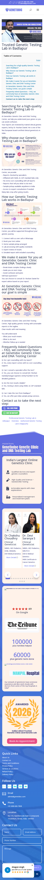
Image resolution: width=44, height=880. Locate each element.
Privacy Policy (7, 766)
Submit (35, 868)
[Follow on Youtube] (26, 786)
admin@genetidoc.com (16, 796)
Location (12, 812)
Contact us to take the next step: (20, 99)
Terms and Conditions (10, 763)
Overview (15, 421)
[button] (36, 575)
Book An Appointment (22, 741)
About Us (5, 757)
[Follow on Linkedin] (15, 786)
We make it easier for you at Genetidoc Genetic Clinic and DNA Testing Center (21, 82)
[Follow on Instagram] (9, 786)
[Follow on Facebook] (4, 786)
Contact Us (6, 760)
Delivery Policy (7, 774)
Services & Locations (10, 769)
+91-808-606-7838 (15, 806)
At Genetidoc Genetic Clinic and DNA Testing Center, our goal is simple (20, 87)
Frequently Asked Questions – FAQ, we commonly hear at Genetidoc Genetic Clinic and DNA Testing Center (22, 93)
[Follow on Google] (20, 786)
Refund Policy (7, 771)
